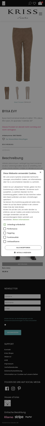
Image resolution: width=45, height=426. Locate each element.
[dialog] (22, 213)
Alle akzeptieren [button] (23, 248)
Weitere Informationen (21, 219)
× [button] (40, 172)
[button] (22, 252)
